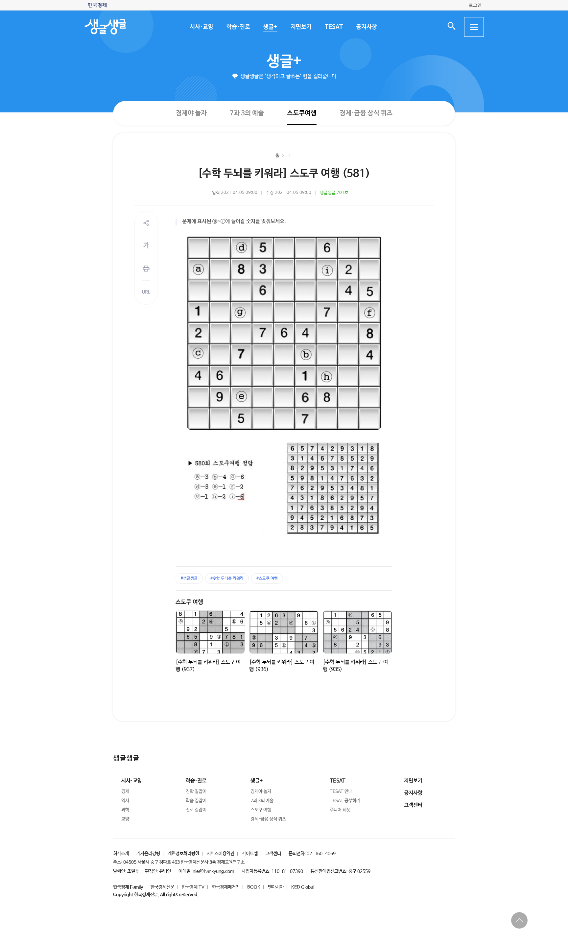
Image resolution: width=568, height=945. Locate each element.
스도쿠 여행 (189, 602)
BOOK (253, 887)
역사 (125, 800)
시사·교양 (201, 27)
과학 (125, 810)
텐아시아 (276, 887)
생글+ (270, 27)
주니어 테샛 (340, 810)
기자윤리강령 (148, 853)
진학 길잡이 (196, 791)
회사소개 (121, 853)
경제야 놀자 (191, 113)
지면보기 (300, 27)
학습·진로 (238, 27)
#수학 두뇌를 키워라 (227, 578)
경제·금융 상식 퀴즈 (365, 113)
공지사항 (366, 27)
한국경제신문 (162, 887)
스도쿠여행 (301, 113)
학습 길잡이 (196, 800)
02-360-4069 (321, 853)
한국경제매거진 (226, 887)
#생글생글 (189, 578)
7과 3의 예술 (246, 113)
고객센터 (273, 853)
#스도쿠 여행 (267, 578)
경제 (125, 791)
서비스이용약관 (220, 853)
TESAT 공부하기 (345, 800)
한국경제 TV (193, 887)
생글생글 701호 (334, 192)
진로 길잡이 (196, 810)
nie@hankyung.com (213, 871)
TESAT (333, 27)
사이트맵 (250, 853)
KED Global (302, 887)
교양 (125, 819)
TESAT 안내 (341, 791)
